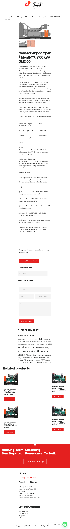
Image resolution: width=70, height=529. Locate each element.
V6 (43, 363)
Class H (35, 355)
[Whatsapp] (64, 524)
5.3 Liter (48, 339)
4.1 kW (44, 339)
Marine (38, 360)
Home (6, 17)
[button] (48, 25)
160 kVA (49, 341)
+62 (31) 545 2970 (29, 493)
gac (22, 357)
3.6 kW (32, 339)
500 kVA (34, 344)
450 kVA (30, 344)
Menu (35, 9)
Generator (26, 358)
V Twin (49, 363)
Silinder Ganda (24, 363)
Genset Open (43, 250)
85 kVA (42, 341)
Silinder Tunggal (35, 363)
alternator (28, 347)
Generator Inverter (37, 358)
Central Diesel (35, 4)
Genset (13, 17)
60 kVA (38, 342)
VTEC (46, 363)
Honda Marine (31, 360)
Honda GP (46, 357)
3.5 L (28, 339)
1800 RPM (44, 344)
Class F (30, 355)
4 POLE (35, 339)
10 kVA (21, 341)
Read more (9, 399)
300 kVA (25, 344)
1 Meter (19, 339)
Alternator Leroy (42, 348)
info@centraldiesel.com (31, 498)
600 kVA (39, 344)
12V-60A (25, 341)
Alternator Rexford (27, 351)
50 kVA (34, 341)
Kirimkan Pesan (26, 321)
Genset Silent (23, 252)
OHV (42, 360)
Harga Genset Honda (28, 478)
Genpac (21, 17)
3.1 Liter (23, 339)
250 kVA (20, 344)
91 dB (45, 341)
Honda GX (22, 360)
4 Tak (39, 339)
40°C (30, 342)
